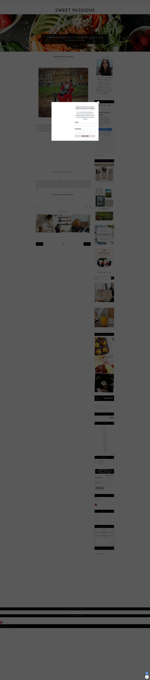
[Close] (98, 102)
